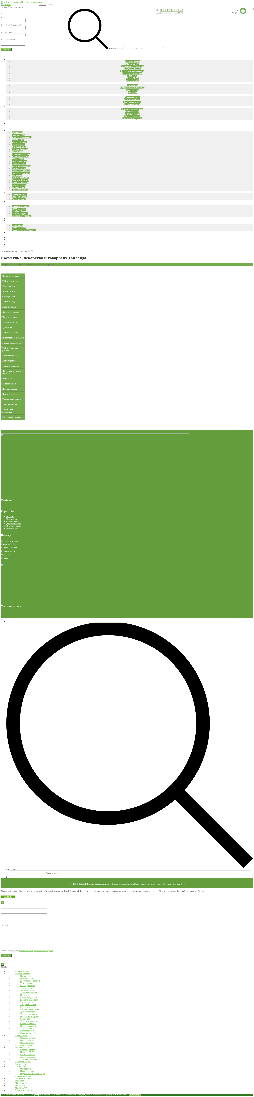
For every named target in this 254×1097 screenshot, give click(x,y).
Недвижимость (8, 551)
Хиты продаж (8, 286)
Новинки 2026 (8, 291)
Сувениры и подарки (12, 417)
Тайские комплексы (11, 281)
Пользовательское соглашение (123, 884)
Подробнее (136, 1095)
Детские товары (9, 389)
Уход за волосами (10, 322)
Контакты (5, 554)
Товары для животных (7, 410)
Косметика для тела (11, 317)
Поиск (9, 621)
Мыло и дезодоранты (12, 343)
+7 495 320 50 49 (172, 10)
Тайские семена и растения (10, 349)
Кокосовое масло (10, 355)
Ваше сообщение (8, 39)
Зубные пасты (8, 327)
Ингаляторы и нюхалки (13, 338)
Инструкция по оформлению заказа (148, 884)
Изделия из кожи (10, 394)
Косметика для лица (11, 312)
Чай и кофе (7, 378)
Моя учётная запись (15, 619)
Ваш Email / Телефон (11, 25)
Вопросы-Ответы (9, 548)
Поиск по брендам (10, 276)
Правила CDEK (8, 544)
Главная (42, 4)
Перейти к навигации (11, 2)
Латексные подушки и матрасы (12, 372)
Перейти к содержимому (32, 2)
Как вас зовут (7, 32)
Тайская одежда (9, 404)
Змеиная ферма (9, 307)
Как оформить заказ (10, 541)
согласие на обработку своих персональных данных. (36, 951)
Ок (130, 1095)
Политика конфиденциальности (98, 884)
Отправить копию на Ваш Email (15, 251)
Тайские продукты (10, 366)
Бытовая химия (9, 384)
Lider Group (181, 884)
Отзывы (4, 558)
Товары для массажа (11, 399)
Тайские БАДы (9, 302)
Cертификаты (8, 296)
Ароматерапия (8, 361)
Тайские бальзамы (10, 332)
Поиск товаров (116, 49)
